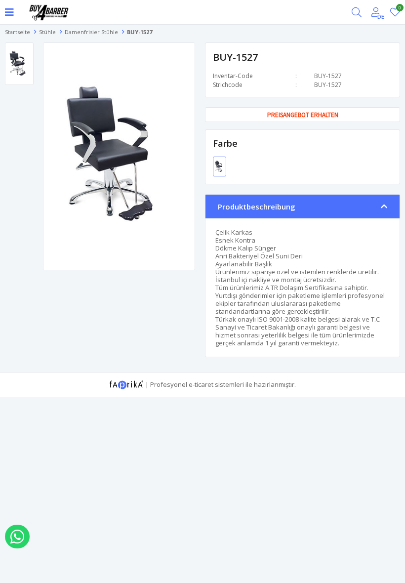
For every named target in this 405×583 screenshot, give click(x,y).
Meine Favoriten (399, 9)
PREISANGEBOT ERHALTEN (302, 115)
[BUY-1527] (219, 165)
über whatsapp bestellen (17, 536)
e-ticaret (201, 383)
